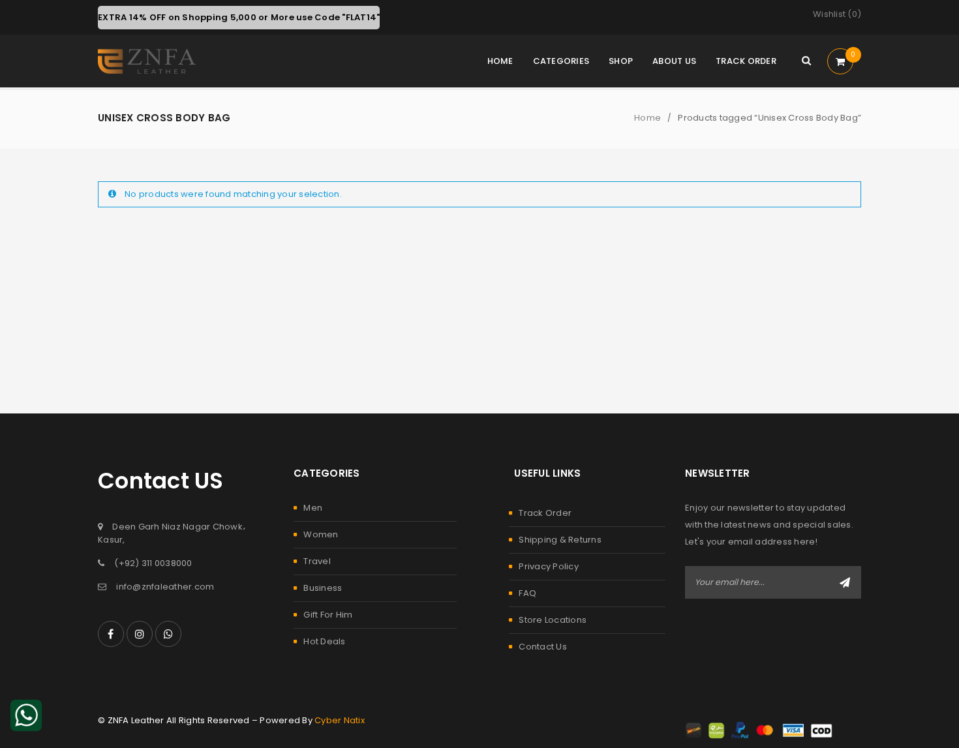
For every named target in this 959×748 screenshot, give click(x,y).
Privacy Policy (549, 566)
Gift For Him (327, 614)
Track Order (545, 513)
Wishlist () (837, 14)
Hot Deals (324, 641)
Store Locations (552, 620)
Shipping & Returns (560, 539)
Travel (317, 561)
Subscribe (845, 582)
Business (322, 588)
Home (647, 118)
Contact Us (543, 646)
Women (320, 534)
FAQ (527, 593)
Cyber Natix (339, 720)
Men (312, 507)
